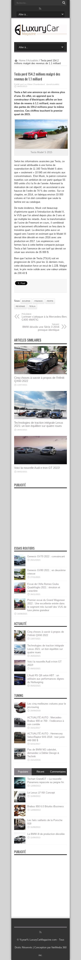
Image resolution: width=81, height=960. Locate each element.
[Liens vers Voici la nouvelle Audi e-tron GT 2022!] (40, 463)
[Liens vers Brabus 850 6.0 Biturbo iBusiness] (19, 815)
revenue (20, 306)
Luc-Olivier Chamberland (34, 84)
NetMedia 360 (58, 947)
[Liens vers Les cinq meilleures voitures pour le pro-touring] (19, 712)
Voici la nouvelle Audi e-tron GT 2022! (37, 467)
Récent (40, 771)
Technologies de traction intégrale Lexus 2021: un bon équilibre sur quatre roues (38, 424)
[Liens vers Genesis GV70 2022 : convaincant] (19, 565)
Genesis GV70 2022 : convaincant (46, 556)
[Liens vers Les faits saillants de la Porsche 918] (19, 829)
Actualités (32, 60)
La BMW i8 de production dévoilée (46, 834)
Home (22, 60)
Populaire (23, 771)
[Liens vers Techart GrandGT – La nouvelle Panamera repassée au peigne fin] (19, 787)
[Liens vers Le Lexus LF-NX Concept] (19, 801)
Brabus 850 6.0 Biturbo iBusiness (45, 806)
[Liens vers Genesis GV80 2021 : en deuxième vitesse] (19, 579)
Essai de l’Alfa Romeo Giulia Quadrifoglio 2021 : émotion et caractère (43, 587)
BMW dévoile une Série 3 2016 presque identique (40, 327)
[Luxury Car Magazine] (40, 32)
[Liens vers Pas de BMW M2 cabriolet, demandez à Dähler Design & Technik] (19, 758)
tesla (32, 306)
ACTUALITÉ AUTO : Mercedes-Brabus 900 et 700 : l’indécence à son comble (45, 721)
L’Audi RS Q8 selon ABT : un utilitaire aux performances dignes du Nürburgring (45, 679)
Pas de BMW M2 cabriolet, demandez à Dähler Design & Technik (43, 753)
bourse (26, 301)
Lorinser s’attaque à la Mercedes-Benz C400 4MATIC (45, 317)
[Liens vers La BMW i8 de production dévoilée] (19, 842)
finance (38, 301)
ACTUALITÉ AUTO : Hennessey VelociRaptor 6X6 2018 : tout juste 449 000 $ (46, 737)
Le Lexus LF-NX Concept (41, 792)
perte (50, 301)
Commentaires (58, 771)
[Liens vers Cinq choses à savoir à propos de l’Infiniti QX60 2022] (40, 373)
